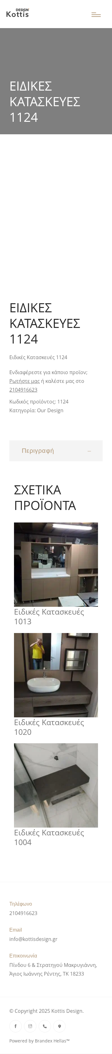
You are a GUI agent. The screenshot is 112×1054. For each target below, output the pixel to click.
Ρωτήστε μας (24, 381)
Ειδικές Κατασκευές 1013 (49, 616)
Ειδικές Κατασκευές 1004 (49, 837)
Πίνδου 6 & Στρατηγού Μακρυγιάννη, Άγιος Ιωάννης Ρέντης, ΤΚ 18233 (53, 969)
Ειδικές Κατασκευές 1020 (49, 727)
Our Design (50, 410)
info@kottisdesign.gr (33, 939)
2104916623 (23, 389)
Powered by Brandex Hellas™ (39, 1041)
